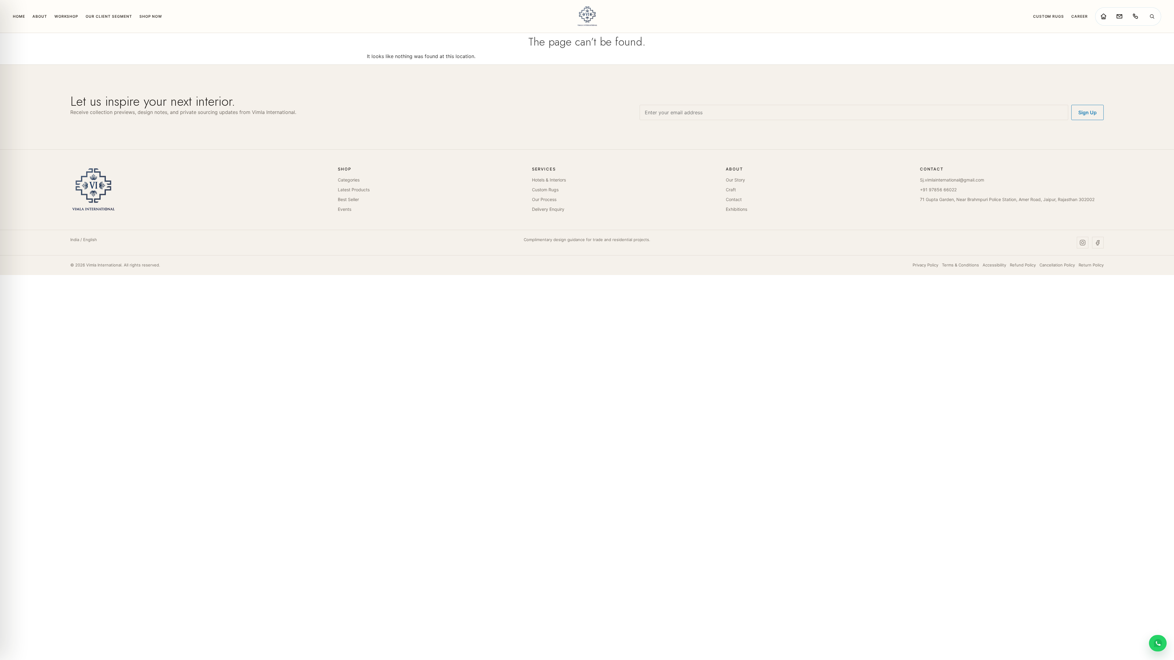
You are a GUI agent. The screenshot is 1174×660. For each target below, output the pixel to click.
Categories (349, 179)
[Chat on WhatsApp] (1158, 643)
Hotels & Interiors (549, 179)
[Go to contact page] (1119, 16)
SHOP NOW (150, 16)
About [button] (734, 169)
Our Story (735, 179)
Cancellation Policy (1057, 264)
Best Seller (348, 199)
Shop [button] (344, 169)
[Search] (1152, 16)
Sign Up (1087, 112)
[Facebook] (1098, 242)
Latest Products (354, 189)
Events (344, 209)
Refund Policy (1023, 264)
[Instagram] (1082, 242)
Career (1079, 16)
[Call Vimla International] (1135, 16)
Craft (731, 189)
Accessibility (994, 264)
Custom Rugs (1048, 16)
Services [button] (544, 169)
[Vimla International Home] (587, 16)
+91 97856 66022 (938, 189)
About (39, 16)
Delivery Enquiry (548, 209)
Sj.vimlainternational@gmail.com (952, 179)
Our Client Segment (109, 16)
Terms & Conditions (960, 264)
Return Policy (1091, 264)
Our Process (544, 199)
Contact (734, 199)
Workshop (66, 16)
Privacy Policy (925, 264)
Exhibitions (736, 209)
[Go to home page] (1103, 16)
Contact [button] (931, 169)
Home (19, 16)
